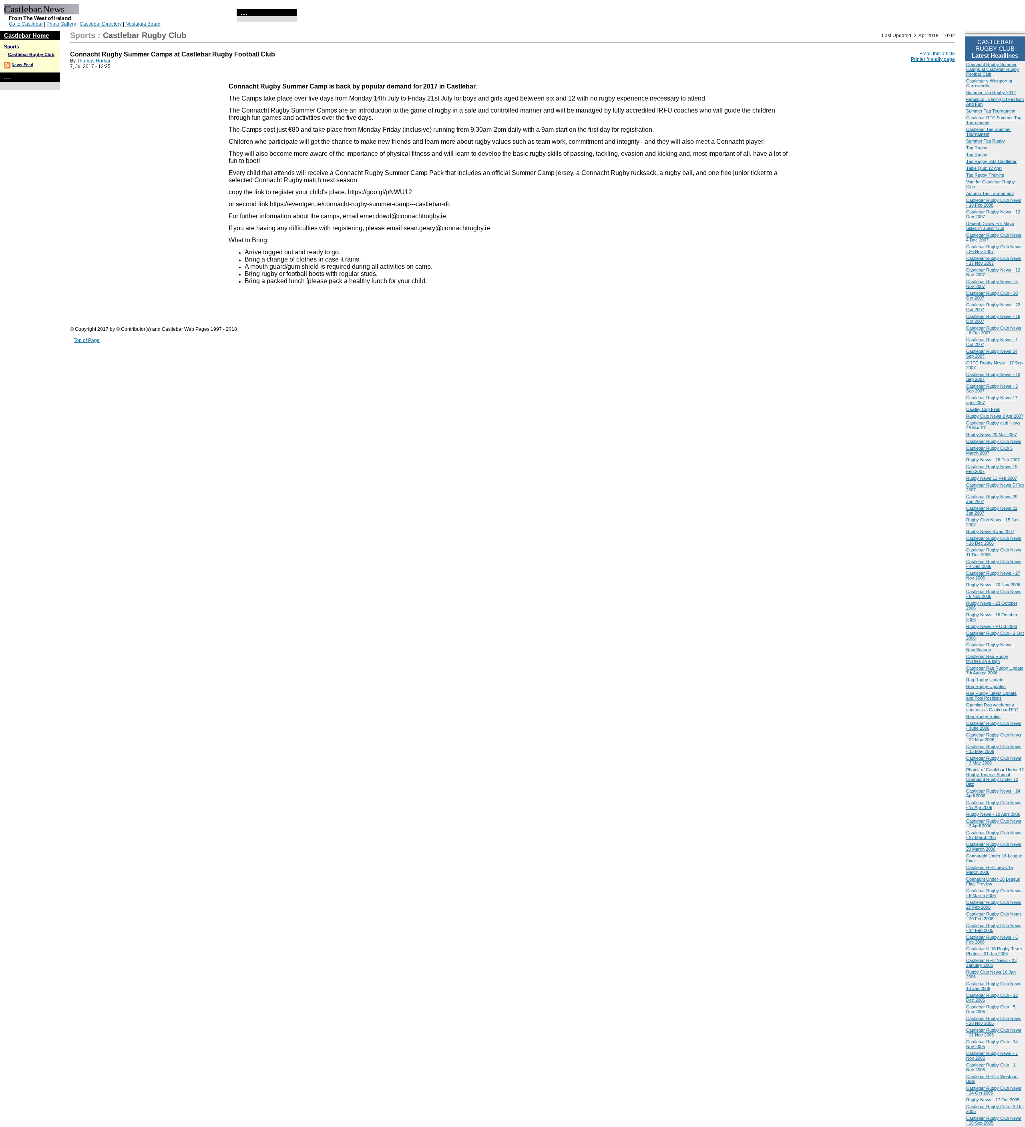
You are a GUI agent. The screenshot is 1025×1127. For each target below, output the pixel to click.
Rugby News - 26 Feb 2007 (993, 459)
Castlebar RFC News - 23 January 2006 (991, 963)
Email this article (937, 53)
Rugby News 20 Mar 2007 (991, 434)
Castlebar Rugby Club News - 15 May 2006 (993, 749)
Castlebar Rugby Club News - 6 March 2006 (993, 893)
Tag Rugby (976, 147)
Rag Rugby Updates (986, 686)
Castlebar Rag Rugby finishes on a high (987, 659)
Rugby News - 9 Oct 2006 (991, 626)
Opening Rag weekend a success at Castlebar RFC (992, 707)
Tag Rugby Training (985, 175)
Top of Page (87, 340)
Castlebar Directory (101, 24)
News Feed (22, 64)
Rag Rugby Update (984, 679)
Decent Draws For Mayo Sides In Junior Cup (990, 226)
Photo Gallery (61, 24)
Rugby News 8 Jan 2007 (990, 531)
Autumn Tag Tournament (990, 193)
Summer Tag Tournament (990, 111)
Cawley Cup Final (983, 409)
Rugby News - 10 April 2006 (993, 814)
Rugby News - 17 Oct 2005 (992, 1099)
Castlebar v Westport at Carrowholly (989, 83)
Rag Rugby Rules (983, 716)
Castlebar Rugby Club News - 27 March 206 (993, 835)
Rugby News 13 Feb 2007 (991, 478)
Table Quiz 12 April (984, 168)
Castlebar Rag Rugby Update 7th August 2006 (994, 670)
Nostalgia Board (143, 24)
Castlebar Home (26, 35)
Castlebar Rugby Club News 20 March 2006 (993, 846)
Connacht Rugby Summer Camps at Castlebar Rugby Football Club (992, 69)
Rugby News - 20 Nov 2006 (993, 584)
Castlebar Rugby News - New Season (990, 647)
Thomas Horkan (94, 61)
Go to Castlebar (26, 24)
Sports (11, 47)
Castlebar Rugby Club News (993, 441)
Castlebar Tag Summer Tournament (988, 132)
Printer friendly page (933, 59)
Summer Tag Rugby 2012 (991, 92)
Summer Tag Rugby (985, 141)
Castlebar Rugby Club (31, 54)
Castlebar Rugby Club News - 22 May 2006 (993, 737)
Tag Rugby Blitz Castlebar (991, 161)
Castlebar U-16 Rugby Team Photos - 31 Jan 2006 (994, 951)
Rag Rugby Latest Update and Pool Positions (991, 695)
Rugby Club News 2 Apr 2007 (994, 416)
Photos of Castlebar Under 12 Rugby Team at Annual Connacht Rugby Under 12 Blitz (995, 777)
